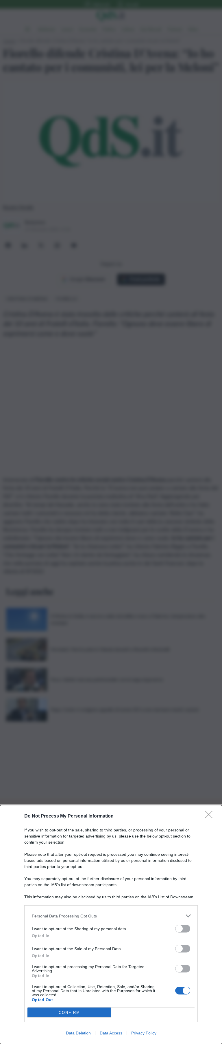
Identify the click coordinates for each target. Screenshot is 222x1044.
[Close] (210, 816)
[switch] (182, 929)
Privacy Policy (143, 1033)
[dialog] (111, 924)
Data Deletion (78, 1033)
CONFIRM (69, 1012)
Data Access (111, 1033)
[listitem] (111, 916)
